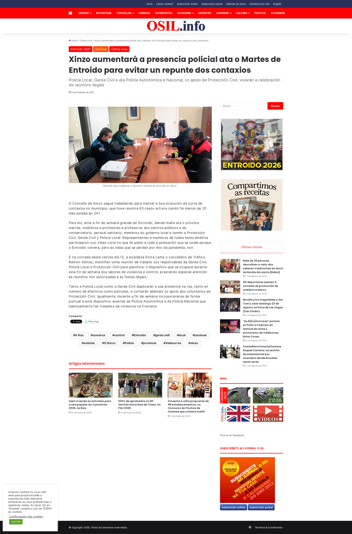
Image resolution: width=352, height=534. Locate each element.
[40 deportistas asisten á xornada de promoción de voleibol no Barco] (230, 287)
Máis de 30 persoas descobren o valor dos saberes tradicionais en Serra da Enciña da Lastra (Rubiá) (263, 266)
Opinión (84, 13)
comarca (99, 335)
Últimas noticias (251, 247)
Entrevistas (164, 13)
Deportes (204, 13)
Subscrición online (187, 3)
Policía (129, 343)
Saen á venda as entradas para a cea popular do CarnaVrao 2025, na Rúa (90, 404)
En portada (103, 13)
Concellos (124, 13)
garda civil (162, 335)
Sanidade (222, 13)
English (277, 3)
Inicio (150, 3)
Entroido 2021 (80, 49)
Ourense (144, 13)
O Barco (109, 343)
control (119, 335)
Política (260, 13)
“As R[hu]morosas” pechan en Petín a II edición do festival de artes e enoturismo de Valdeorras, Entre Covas (261, 328)
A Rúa (79, 335)
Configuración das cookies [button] (26, 516)
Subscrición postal (211, 3)
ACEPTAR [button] (15, 521)
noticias (89, 343)
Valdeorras (173, 343)
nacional (200, 335)
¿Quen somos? (164, 3)
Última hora (86, 40)
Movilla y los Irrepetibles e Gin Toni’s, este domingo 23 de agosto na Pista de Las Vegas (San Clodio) (263, 305)
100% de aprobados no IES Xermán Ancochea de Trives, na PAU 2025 (139, 404)
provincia (149, 343)
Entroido (140, 335)
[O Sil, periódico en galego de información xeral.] (176, 26)
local (182, 335)
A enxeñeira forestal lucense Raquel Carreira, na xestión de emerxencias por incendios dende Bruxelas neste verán (262, 354)
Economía (184, 13)
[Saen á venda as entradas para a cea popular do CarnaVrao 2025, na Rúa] (91, 385)
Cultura (241, 13)
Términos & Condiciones (268, 527)
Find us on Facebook (232, 435)
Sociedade (278, 13)
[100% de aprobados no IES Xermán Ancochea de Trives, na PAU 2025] (140, 385)
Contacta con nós (259, 3)
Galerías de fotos (236, 3)
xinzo (194, 343)
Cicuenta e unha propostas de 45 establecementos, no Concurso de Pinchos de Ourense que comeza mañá (188, 406)
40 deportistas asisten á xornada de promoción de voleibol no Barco (260, 286)
